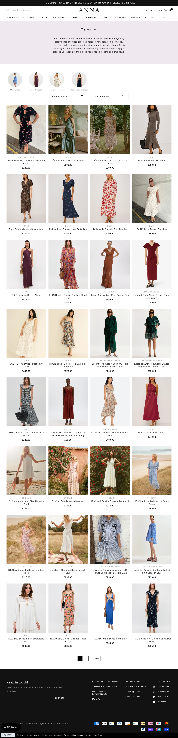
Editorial (150, 17)
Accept (8, 735)
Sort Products (102, 96)
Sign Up (59, 698)
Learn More (97, 735)
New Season (13, 17)
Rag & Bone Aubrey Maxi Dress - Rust (109, 295)
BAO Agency (27, 723)
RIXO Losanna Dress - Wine (26, 295)
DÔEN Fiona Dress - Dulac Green (68, 160)
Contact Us (132, 696)
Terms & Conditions (105, 687)
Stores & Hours (135, 687)
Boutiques (120, 17)
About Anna (132, 682)
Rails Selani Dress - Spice (151, 432)
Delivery (98, 699)
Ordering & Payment (105, 682)
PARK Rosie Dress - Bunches (152, 229)
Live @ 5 (135, 17)
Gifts (75, 17)
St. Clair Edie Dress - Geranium (68, 501)
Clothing (28, 17)
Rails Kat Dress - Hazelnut (151, 160)
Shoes (43, 17)
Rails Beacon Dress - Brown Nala (26, 229)
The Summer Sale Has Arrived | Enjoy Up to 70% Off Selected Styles (89, 3)
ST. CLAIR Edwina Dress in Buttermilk (110, 501)
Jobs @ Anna (133, 691)
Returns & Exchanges (99, 692)
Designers (90, 17)
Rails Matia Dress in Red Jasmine (110, 229)
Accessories (60, 17)
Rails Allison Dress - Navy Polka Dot (68, 229)
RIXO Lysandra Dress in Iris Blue (110, 639)
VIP (105, 17)
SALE (165, 17)
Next (97, 659)
